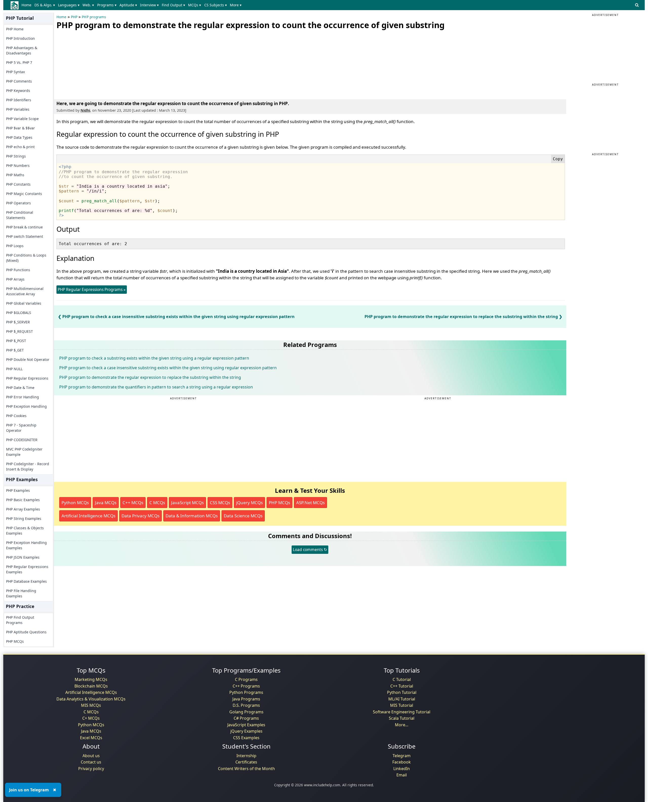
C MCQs (157, 502)
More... (401, 725)
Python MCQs (75, 502)
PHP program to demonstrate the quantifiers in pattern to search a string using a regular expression (156, 387)
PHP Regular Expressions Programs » (92, 289)
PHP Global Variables (23, 303)
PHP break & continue (24, 227)
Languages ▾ (68, 5)
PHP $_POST (16, 340)
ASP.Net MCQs (310, 502)
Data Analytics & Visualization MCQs (91, 699)
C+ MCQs (91, 718)
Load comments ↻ (310, 549)
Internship (246, 755)
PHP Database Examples (26, 581)
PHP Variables (17, 109)
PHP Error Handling (22, 397)
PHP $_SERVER (18, 322)
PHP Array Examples (23, 509)
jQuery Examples (246, 731)
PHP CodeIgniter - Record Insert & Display (27, 466)
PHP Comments (19, 81)
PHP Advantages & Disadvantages (21, 50)
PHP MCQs (15, 641)
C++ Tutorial (401, 686)
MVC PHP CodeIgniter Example (24, 452)
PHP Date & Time (20, 387)
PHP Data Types (19, 137)
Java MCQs (105, 502)
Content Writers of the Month (246, 768)
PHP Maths (15, 174)
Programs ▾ (106, 5)
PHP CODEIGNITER (21, 439)
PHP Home (15, 29)
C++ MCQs (133, 502)
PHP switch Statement (24, 236)
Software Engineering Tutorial (401, 712)
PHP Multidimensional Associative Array (25, 291)
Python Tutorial (401, 692)
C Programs (246, 679)
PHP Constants (18, 184)
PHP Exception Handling (26, 406)
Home (26, 5)
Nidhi (85, 110)
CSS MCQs (220, 502)
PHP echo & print (20, 146)
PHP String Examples (23, 518)
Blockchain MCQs (91, 686)
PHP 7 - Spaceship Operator (21, 428)
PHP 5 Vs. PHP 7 (19, 62)
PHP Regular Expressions (27, 378)
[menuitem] (27, 5)
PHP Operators (18, 203)
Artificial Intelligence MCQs (88, 516)
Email (401, 775)
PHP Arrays (15, 279)
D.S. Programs (246, 705)
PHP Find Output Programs (20, 620)
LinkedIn (401, 768)
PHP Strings (16, 156)
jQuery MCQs (249, 502)
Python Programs (246, 692)
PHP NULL (14, 368)
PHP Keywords (18, 90)
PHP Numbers (18, 165)
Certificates (246, 762)
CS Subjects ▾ (215, 5)
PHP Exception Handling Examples (26, 545)
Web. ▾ (88, 5)
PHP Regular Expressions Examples (27, 569)
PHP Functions (18, 269)
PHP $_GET (15, 350)
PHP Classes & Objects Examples (25, 530)
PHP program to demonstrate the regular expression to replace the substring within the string (461, 316)
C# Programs (246, 718)
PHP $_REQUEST (19, 331)
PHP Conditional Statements (19, 215)
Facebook (401, 762)
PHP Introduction (20, 38)
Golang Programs (246, 712)
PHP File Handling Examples (21, 593)
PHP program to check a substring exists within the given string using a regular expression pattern (154, 358)
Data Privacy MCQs (140, 516)
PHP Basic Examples (23, 499)
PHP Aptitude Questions (26, 632)
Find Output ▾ (173, 5)
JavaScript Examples (246, 725)
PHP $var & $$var (20, 128)
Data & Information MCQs (192, 516)
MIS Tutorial (401, 705)
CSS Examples (246, 737)
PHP (74, 17)
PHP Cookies (16, 415)
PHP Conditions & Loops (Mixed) (26, 258)
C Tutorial (402, 679)
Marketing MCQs (91, 679)
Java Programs (246, 699)
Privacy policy (91, 768)
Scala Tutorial (401, 718)
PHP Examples (18, 490)
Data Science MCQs (243, 516)
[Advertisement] (94, 63)
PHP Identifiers (18, 99)
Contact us (91, 762)
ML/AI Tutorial (401, 699)
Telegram (402, 755)
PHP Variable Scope (22, 118)
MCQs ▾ (194, 5)
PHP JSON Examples (22, 557)
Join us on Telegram (29, 790)
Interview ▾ (149, 5)
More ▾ (235, 5)
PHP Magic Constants (24, 193)
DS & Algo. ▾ (44, 5)
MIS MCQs (91, 705)
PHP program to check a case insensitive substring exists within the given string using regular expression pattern (178, 316)
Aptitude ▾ (128, 5)
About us (91, 755)
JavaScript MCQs (187, 502)
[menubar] (132, 5)
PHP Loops (15, 245)
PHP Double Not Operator (27, 359)
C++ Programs (246, 686)
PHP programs (94, 17)
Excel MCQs (91, 737)
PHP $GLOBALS (18, 312)
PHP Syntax (15, 71)
